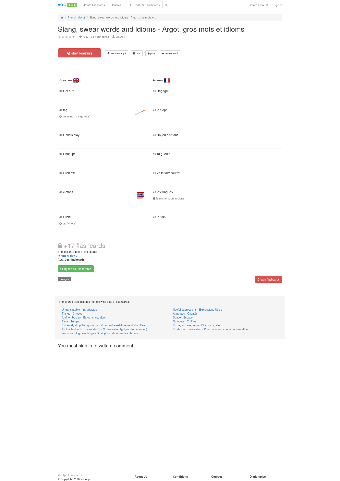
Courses (116, 5)
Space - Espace (183, 317)
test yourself (171, 53)
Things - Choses (72, 313)
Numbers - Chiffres (184, 321)
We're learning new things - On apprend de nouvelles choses (100, 333)
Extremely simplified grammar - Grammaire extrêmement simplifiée (103, 325)
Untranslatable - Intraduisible (80, 309)
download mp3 (117, 53)
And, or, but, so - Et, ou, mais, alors (84, 317)
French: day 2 (68, 256)
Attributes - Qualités (185, 313)
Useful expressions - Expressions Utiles (197, 309)
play (152, 53)
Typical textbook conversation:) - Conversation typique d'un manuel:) (104, 329)
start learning (81, 52)
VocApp (120, 37)
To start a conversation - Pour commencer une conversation (210, 329)
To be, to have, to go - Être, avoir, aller (197, 325)
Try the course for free (77, 269)
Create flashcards (94, 5)
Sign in (278, 5)
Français (64, 279)
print (137, 53)
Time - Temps (70, 321)
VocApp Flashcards (70, 475)
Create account (258, 5)
